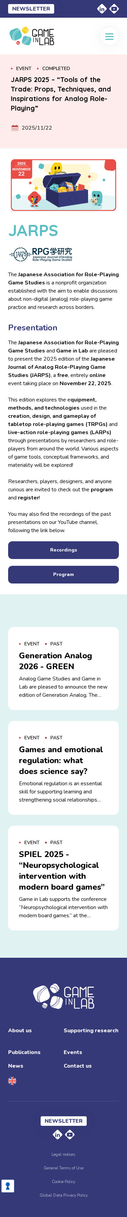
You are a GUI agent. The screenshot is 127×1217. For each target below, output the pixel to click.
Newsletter (31, 9)
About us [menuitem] (20, 1030)
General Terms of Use (64, 1168)
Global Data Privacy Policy (64, 1195)
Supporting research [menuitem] (91, 1030)
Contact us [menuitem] (78, 1066)
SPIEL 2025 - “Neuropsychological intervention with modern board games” (62, 870)
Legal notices (63, 1154)
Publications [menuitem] (24, 1052)
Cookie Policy (63, 1181)
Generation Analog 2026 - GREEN (55, 661)
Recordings (63, 550)
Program (63, 574)
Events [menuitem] (73, 1052)
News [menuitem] (15, 1066)
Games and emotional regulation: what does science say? (61, 760)
